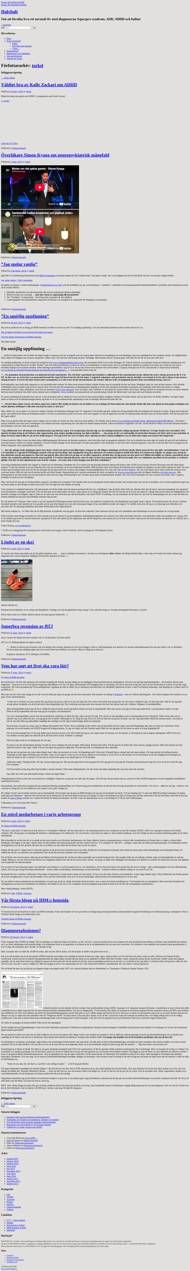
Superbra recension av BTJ (27, 626)
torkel (37, 65)
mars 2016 (11, 1166)
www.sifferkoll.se (23, 525)
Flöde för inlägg (13, 1257)
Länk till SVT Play (9, 143)
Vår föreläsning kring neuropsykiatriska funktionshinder (31, 1122)
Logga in (10, 1255)
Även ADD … (31, 1138)
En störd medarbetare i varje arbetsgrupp (41, 814)
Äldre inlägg (8, 78)
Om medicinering (14, 56)
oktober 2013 (12, 1184)
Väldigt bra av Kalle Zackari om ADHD (39, 84)
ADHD (19, 893)
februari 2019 (12, 1161)
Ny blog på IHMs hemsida (12, 677)
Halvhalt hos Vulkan (16, 1225)
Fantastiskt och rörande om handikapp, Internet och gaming (33, 1119)
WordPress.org (12, 1262)
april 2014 (11, 1174)
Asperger (27, 893)
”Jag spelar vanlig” (19, 264)
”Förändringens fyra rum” (51, 285)
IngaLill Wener (13, 1140)
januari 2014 (12, 1179)
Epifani (10, 1223)
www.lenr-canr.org (64, 389)
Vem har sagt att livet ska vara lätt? (35, 665)
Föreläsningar (13, 51)
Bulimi (10, 1202)
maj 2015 (11, 1169)
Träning (10, 1209)
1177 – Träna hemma (16, 1220)
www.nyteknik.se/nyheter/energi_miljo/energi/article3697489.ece (145, 421)
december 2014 (13, 1171)
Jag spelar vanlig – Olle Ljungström (16, 280)
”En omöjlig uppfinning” (25, 316)
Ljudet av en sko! (17, 541)
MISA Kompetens (47, 275)
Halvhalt (9, 11)
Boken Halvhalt (14, 41)
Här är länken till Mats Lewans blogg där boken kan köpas (27, 332)
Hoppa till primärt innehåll (12, 2)
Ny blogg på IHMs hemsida (13, 826)
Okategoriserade (19, 148)
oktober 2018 (12, 1164)
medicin (10, 1204)
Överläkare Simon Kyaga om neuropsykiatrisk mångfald (55, 154)
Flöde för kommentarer (15, 1260)
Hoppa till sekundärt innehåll (13, 5)
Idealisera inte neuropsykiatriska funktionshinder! (28, 1117)
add (13, 893)
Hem (9, 38)
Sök (3, 27)
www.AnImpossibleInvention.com (68, 362)
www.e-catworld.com (127, 472)
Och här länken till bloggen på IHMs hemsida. (21, 337)
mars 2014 (11, 1176)
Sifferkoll (11, 1230)
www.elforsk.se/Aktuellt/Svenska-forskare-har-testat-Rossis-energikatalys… (35, 370)
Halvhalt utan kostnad (21, 46)
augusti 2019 (12, 1159)
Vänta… (16, 48)
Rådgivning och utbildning (18, 53)
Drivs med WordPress (9, 1269)
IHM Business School (16, 1228)
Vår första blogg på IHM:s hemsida (35, 900)
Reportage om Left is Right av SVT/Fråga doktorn (29, 1124)
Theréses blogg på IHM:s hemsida (16, 919)
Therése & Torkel (14, 58)
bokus (15, 43)
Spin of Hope (16, 798)
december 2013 (13, 1181)
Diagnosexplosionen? (21, 930)
